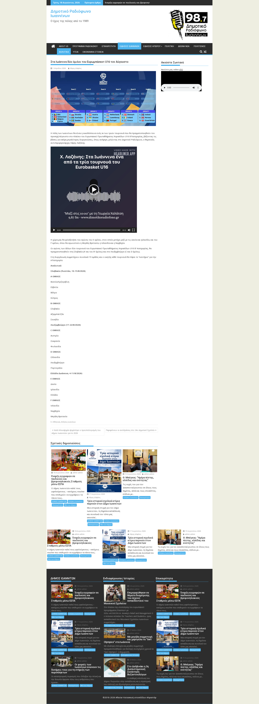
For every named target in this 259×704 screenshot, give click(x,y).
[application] (94, 190)
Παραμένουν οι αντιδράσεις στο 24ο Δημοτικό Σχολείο (130, 430)
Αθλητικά (64, 52)
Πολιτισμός (200, 46)
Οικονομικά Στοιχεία (93, 52)
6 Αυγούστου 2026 (136, 586)
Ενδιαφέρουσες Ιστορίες (113, 625)
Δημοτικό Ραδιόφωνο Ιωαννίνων (71, 13)
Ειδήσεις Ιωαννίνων (129, 46)
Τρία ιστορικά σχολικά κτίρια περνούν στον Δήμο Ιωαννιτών (135, 2)
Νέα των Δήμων (70, 505)
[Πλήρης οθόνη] (133, 230)
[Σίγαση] (129, 230)
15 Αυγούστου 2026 (133, 474)
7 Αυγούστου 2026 (84, 658)
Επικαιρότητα (109, 46)
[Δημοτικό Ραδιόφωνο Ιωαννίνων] (53, 45)
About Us (63, 46)
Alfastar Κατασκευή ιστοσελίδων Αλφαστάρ (136, 697)
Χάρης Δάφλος (75, 68)
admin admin (77, 473)
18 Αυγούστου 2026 (61, 473)
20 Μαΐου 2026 (135, 660)
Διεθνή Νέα (183, 46)
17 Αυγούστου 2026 (97, 494)
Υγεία (75, 52)
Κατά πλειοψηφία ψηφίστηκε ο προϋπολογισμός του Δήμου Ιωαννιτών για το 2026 (76, 431)
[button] (93, 189)
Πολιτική (169, 46)
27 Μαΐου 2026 (135, 630)
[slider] (91, 230)
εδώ (181, 69)
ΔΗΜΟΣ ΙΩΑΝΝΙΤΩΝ (59, 501)
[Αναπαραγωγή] (54, 230)
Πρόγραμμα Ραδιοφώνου (85, 46)
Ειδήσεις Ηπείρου (152, 46)
